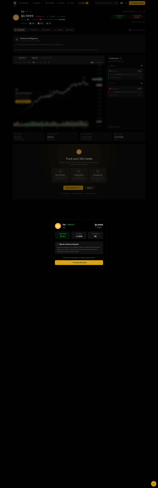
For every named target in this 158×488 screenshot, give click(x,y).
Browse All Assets (80, 263)
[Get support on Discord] (153, 483)
